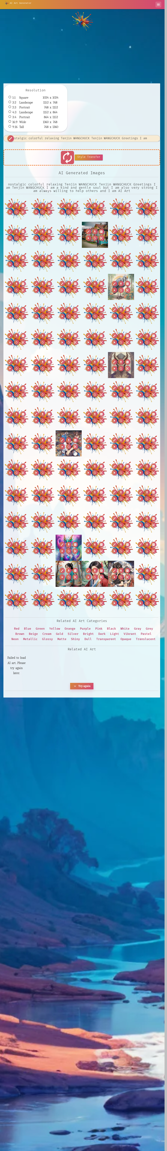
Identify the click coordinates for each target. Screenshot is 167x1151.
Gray (137, 629)
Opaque (126, 639)
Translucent (146, 639)
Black (111, 629)
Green (40, 629)
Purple (85, 629)
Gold (59, 634)
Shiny (75, 639)
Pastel (146, 634)
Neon (15, 639)
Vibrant (130, 634)
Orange (70, 629)
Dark (102, 634)
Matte (61, 639)
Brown (19, 634)
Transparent (106, 639)
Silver (73, 634)
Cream (46, 634)
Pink (98, 629)
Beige (33, 634)
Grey (149, 629)
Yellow (54, 629)
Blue (27, 629)
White (125, 629)
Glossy (47, 639)
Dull (88, 639)
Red (16, 629)
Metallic (30, 639)
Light (114, 634)
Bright (88, 634)
